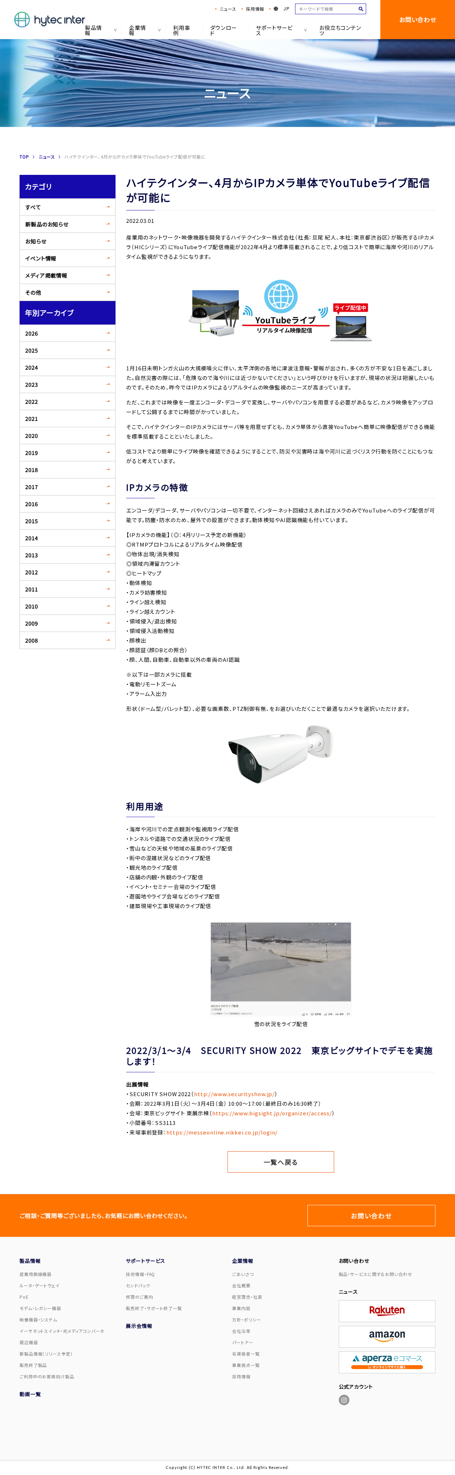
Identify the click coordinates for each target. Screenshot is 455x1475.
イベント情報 (41, 258)
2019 (31, 452)
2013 (31, 555)
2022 (31, 401)
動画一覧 (30, 1394)
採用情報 (255, 9)
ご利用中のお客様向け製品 (47, 1376)
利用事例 (181, 30)
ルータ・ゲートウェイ (40, 1285)
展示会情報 (139, 1325)
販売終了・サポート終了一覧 (154, 1308)
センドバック (138, 1285)
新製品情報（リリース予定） (46, 1354)
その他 (33, 292)
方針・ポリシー (246, 1319)
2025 (31, 350)
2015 (31, 521)
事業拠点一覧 (245, 1365)
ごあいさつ (243, 1274)
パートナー (242, 1342)
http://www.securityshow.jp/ (234, 1094)
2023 (31, 384)
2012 (31, 572)
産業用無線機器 (36, 1274)
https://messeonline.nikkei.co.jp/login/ (222, 1132)
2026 (31, 333)
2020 (31, 435)
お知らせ (36, 241)
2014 (31, 538)
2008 (31, 640)
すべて (33, 207)
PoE (24, 1297)
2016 (31, 504)
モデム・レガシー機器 (40, 1308)
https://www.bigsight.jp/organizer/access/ (272, 1113)
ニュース (228, 9)
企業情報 (137, 30)
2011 (31, 589)
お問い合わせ (417, 19)
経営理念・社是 (247, 1297)
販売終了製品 (33, 1365)
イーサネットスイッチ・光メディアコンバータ (62, 1331)
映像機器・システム (38, 1319)
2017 (31, 486)
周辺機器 (29, 1342)
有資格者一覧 (245, 1354)
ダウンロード (223, 30)
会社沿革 (241, 1331)
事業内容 (241, 1308)
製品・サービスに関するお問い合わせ (375, 1274)
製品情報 (93, 30)
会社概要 (241, 1285)
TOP (24, 157)
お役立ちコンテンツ (340, 30)
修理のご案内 (139, 1297)
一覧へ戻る (281, 1161)
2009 (31, 623)
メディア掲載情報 (46, 275)
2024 (31, 367)
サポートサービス (274, 30)
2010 (31, 606)
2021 (31, 418)
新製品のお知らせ (47, 224)
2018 (31, 469)
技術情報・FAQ (140, 1274)
